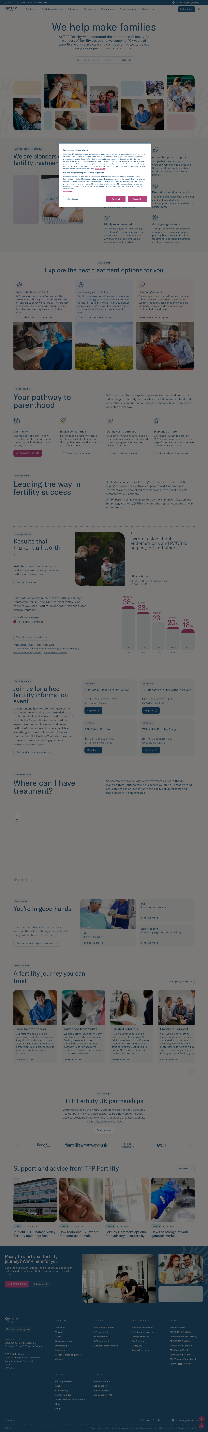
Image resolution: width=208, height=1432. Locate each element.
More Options (72, 199)
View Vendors (68, 192)
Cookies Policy (100, 169)
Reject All (116, 199)
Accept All (137, 199)
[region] (105, 175)
